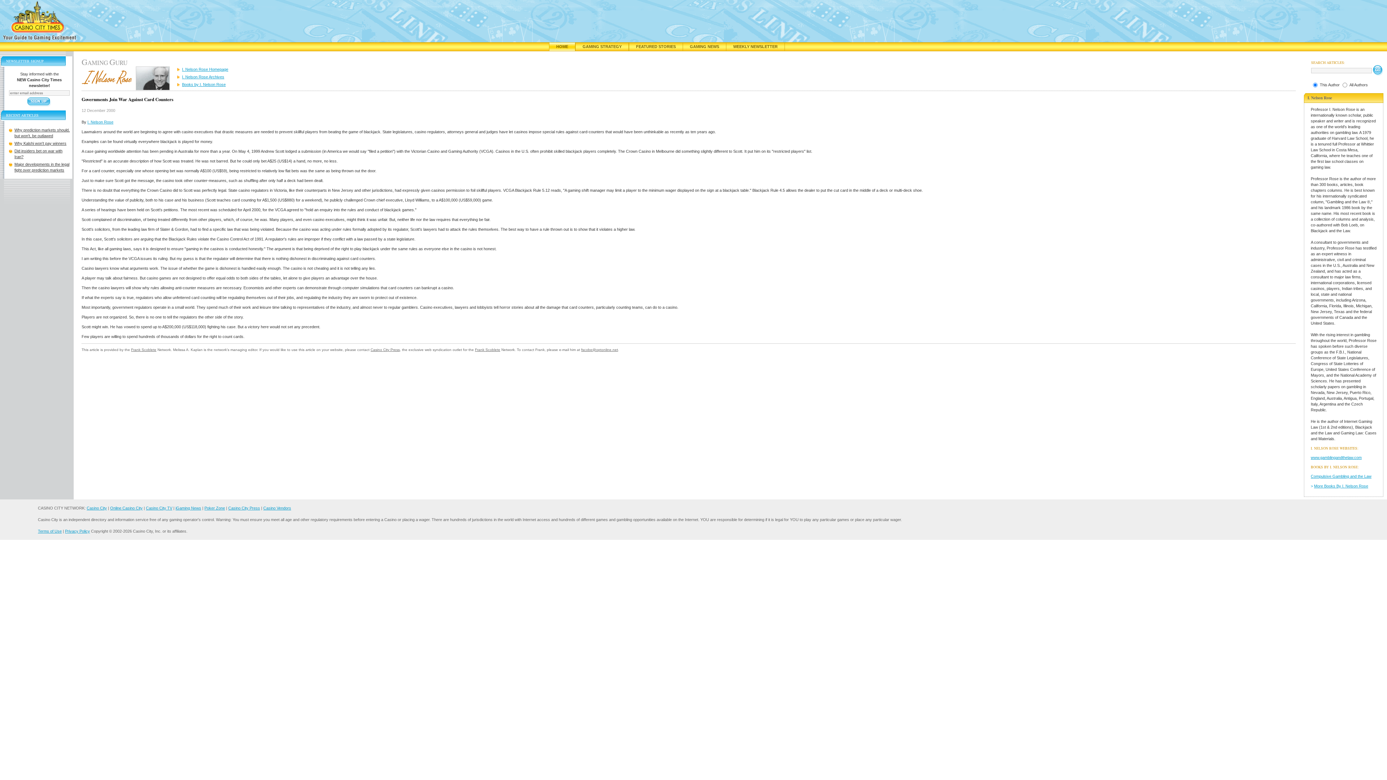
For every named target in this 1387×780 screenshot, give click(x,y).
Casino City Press (385, 350)
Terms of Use (50, 531)
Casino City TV (159, 508)
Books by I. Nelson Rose (204, 84)
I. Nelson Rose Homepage (205, 69)
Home (562, 46)
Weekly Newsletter (755, 46)
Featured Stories (656, 46)
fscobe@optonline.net (599, 350)
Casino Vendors (277, 508)
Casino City (97, 508)
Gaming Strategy (602, 46)
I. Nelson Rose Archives (203, 77)
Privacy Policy (77, 531)
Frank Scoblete (143, 350)
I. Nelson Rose (100, 122)
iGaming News (188, 508)
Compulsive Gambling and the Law (1341, 476)
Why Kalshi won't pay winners (40, 143)
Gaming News (704, 46)
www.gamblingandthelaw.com (1336, 457)
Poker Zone (214, 508)
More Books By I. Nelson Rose (1341, 486)
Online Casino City (126, 508)
